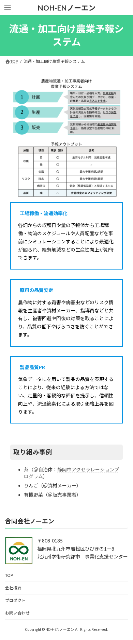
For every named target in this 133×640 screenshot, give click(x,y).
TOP (9, 575)
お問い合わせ (17, 613)
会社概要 (13, 587)
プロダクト (15, 600)
